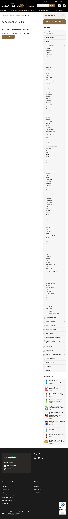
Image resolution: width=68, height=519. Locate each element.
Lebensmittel (49, 347)
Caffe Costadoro (49, 129)
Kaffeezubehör (50, 362)
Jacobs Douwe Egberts (51, 82)
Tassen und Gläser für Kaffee (53, 355)
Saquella (48, 123)
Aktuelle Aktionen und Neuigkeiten (52, 32)
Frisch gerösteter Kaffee (53, 272)
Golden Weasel (49, 252)
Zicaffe (47, 113)
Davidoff (48, 96)
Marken (48, 370)
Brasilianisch (49, 277)
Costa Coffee (49, 179)
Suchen (52, 5)
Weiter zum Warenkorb (56, 21)
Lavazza (48, 69)
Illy (46, 71)
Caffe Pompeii (49, 115)
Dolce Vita (48, 140)
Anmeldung (37, 492)
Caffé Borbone (49, 54)
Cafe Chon (48, 181)
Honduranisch (49, 308)
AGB (61, 1)
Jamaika (48, 279)
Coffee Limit (48, 117)
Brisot (47, 152)
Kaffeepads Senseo (51, 329)
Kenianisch (48, 291)
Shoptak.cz (17, 513)
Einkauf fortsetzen (8, 37)
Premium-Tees (50, 351)
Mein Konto (37, 486)
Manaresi (48, 98)
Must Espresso (49, 200)
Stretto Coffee (49, 302)
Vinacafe (48, 246)
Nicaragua (48, 298)
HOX (19, 514)
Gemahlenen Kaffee (52, 135)
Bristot (47, 65)
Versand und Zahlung (7, 498)
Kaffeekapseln (50, 37)
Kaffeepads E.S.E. (50, 325)
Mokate (47, 229)
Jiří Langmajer (49, 306)
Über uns (45, 1)
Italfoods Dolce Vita (50, 264)
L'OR (47, 79)
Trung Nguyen (49, 88)
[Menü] (65, 503)
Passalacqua (49, 94)
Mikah (47, 160)
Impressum (5, 503)
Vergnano (48, 109)
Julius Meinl (48, 84)
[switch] (62, 513)
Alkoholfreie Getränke (52, 333)
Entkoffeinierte (49, 48)
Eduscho (48, 173)
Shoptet (9, 513)
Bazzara (48, 119)
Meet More (48, 198)
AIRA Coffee (48, 304)
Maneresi (48, 196)
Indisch (47, 289)
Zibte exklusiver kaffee (53, 313)
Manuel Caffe (49, 77)
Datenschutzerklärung (8, 495)
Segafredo (48, 100)
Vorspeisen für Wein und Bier (54, 337)
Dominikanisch (49, 281)
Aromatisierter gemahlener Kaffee (53, 217)
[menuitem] (23, 10)
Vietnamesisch (49, 275)
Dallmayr (48, 92)
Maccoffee (48, 248)
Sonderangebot (50, 359)
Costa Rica (48, 295)
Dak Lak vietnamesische (51, 146)
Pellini (47, 106)
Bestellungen (54, 1)
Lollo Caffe (48, 266)
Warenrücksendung (7, 500)
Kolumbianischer (50, 293)
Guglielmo (48, 67)
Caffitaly (48, 52)
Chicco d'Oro (49, 104)
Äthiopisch (48, 285)
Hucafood (48, 183)
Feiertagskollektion (51, 318)
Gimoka (48, 190)
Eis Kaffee (49, 311)
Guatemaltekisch (50, 287)
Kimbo (47, 59)
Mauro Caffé (48, 111)
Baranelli (48, 125)
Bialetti (47, 208)
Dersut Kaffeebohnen (50, 131)
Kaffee (48, 41)
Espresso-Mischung (50, 283)
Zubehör (48, 366)
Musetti (47, 61)
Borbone (48, 150)
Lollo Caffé (48, 57)
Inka (47, 260)
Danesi (47, 73)
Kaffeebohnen (50, 45)
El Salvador (48, 300)
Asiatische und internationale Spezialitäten (54, 342)
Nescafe (48, 244)
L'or (47, 163)
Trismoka (48, 127)
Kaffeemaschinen (50, 322)
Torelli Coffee (49, 121)
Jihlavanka (48, 185)
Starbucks (48, 86)
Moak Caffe (48, 102)
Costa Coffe (48, 90)
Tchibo (47, 75)
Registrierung (38, 489)
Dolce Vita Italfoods (50, 50)
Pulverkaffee (50, 224)
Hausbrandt (48, 63)
